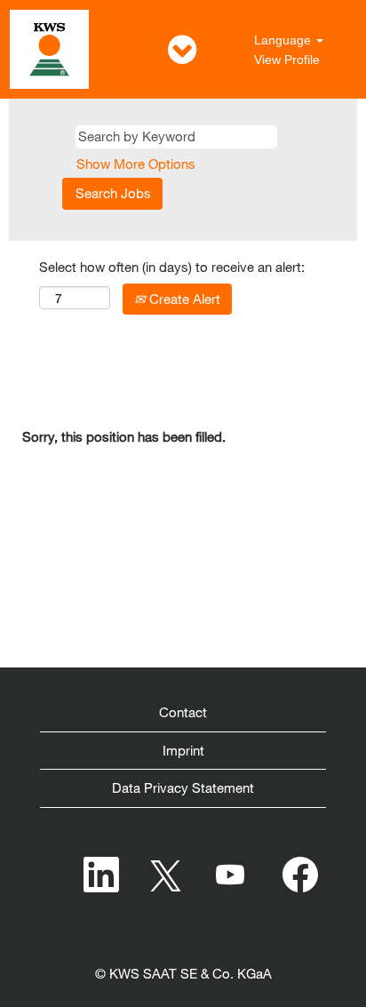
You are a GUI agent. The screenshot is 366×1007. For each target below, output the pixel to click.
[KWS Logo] (49, 49)
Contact (183, 712)
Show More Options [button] (135, 164)
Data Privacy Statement (183, 787)
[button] (182, 49)
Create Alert (183, 299)
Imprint (183, 750)
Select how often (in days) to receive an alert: (172, 267)
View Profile (287, 59)
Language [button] (284, 40)
